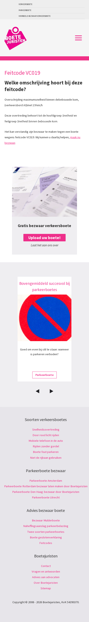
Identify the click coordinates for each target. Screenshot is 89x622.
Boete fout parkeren (46, 452)
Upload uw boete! (44, 237)
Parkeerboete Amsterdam (45, 480)
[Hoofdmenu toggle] (78, 37)
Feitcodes (45, 543)
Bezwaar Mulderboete (46, 520)
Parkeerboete (25, 10)
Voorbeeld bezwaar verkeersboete (35, 16)
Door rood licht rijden (45, 435)
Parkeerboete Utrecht (46, 497)
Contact (46, 566)
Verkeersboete (25, 4)
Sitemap (46, 588)
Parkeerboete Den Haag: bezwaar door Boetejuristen (45, 492)
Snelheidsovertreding (45, 429)
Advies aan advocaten (45, 577)
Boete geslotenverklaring (46, 537)
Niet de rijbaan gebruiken (45, 458)
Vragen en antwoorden (46, 571)
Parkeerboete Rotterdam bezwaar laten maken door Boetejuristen (46, 486)
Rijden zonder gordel (46, 446)
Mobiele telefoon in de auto (46, 441)
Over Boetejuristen (46, 583)
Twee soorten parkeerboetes (45, 532)
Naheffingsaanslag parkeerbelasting (45, 526)
